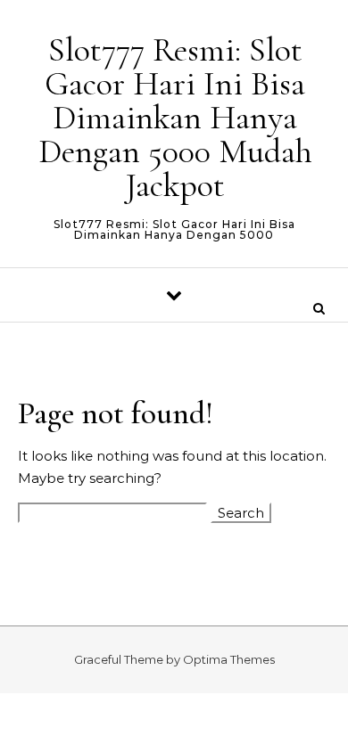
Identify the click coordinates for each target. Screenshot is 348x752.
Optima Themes (229, 659)
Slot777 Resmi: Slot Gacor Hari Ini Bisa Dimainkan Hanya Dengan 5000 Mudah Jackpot (175, 117)
